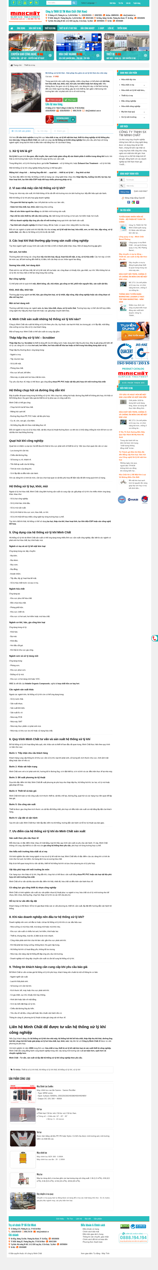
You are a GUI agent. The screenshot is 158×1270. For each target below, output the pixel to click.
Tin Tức (121, 3)
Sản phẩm (98, 1219)
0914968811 (119, 20)
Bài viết (88, 1219)
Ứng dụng (21, 28)
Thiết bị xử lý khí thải (68, 28)
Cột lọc (39, 1109)
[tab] (21, 131)
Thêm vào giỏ (55, 100)
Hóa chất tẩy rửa (128, 79)
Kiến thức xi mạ (126, 388)
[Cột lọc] (23, 1116)
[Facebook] (129, 202)
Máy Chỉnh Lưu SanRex (45, 1086)
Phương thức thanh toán (92, 1242)
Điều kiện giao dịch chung (93, 1234)
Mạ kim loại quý (128, 112)
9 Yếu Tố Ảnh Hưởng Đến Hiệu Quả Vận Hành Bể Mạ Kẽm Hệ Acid (132, 434)
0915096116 (141, 18)
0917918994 (100, 20)
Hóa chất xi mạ (35, 28)
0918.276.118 (77, 110)
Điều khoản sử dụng (91, 1229)
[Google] (133, 202)
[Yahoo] (138, 202)
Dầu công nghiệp (87, 28)
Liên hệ (128, 3)
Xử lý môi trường (128, 117)
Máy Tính (105, 1253)
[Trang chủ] (12, 28)
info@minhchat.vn (129, 15)
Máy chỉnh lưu (42, 1152)
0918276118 (98, 15)
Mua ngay (72, 100)
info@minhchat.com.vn (93, 110)
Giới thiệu (113, 3)
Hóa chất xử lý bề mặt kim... (133, 90)
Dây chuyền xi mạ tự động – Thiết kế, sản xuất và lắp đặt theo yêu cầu (133, 256)
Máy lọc (39, 1174)
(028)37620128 (86, 15)
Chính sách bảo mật (91, 1231)
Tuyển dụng (136, 3)
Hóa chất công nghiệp (130, 106)
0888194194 (115, 15)
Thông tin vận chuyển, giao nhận (96, 1237)
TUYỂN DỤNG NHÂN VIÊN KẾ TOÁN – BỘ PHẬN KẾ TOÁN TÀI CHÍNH (132, 219)
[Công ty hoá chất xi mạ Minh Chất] (25, 15)
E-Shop (101, 28)
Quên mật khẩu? (140, 191)
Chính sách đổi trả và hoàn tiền (95, 1239)
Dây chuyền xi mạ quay (45, 1193)
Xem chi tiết (60, 1096)
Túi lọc (39, 1132)
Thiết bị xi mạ (50, 28)
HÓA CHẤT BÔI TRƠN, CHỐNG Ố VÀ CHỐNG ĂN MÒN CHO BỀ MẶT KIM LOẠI (133, 276)
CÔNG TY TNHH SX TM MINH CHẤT (132, 133)
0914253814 (89, 18)
